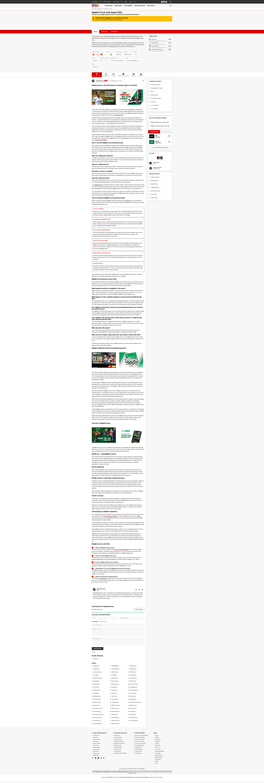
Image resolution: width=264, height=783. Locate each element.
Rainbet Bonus (133, 668)
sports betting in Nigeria (101, 140)
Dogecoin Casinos (97, 743)
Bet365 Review (158, 142)
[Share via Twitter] (142, 589)
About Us (157, 735)
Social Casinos (117, 735)
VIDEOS (125, 1)
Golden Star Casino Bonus (135, 702)
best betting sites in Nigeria (110, 516)
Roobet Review (154, 184)
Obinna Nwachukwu (99, 80)
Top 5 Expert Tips (106, 75)
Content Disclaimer (159, 755)
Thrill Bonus (114, 675)
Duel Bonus (114, 693)
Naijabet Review (101, 8)
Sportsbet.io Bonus (98, 678)
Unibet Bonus (115, 690)
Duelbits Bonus (97, 690)
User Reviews (140, 75)
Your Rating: (95, 621)
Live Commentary (155, 105)
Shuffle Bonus (133, 665)
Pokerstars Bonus (116, 720)
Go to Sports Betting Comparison (160, 147)
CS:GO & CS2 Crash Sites (139, 739)
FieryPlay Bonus (115, 702)
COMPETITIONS (116, 1)
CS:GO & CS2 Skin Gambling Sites (141, 735)
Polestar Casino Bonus (99, 714)
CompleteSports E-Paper (156, 88)
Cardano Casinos (96, 739)
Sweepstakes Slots (118, 745)
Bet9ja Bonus (133, 711)
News (156, 763)
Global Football (154, 95)
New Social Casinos (118, 737)
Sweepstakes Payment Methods (120, 753)
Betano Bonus (97, 684)
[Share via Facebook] (139, 589)
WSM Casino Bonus (116, 705)
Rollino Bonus (115, 714)
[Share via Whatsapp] (136, 589)
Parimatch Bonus (134, 690)
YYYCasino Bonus (134, 720)
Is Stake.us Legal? (117, 749)
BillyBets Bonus (133, 705)
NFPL (152, 91)
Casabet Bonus (133, 708)
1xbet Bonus (96, 687)
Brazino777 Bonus (134, 684)
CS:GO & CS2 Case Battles (139, 737)
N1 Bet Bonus (133, 696)
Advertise (157, 737)
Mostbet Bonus (115, 681)
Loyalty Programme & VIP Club (123, 75)
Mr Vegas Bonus (115, 717)
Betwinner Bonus (115, 708)
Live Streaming (154, 108)
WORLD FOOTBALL (107, 1)
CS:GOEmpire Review (138, 749)
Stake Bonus (96, 665)
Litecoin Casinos (96, 749)
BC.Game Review (155, 180)
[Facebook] (162, 2)
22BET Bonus (133, 681)
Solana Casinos (96, 753)
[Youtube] (166, 2)
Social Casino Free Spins (119, 741)
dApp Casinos (96, 741)
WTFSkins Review (138, 753)
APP (134, 1)
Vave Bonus (96, 675)
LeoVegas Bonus (133, 687)
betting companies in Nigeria (121, 549)
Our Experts (157, 741)
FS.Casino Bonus (97, 699)
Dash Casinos (96, 745)
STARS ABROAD (95, 1)
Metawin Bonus (133, 678)
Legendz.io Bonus (115, 723)
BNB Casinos (95, 737)
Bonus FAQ (113, 75)
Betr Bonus (96, 658)
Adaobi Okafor (156, 162)
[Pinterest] (104, 758)
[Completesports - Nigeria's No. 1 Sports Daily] (96, 5)
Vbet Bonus (114, 696)
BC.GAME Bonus (115, 665)
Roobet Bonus (97, 668)
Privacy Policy (157, 745)
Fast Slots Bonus (97, 711)
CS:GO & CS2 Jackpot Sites (140, 743)
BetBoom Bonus (115, 684)
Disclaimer (157, 743)
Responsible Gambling (159, 751)
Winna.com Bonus (97, 672)
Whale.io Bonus (115, 672)
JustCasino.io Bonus (98, 708)
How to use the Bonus (97, 75)
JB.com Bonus (133, 693)
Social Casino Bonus (118, 739)
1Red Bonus (96, 693)
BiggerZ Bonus (133, 699)
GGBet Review (154, 197)
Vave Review (154, 194)
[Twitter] (101, 758)
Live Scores (153, 101)
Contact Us (157, 747)
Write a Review (139, 609)
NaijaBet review (98, 185)
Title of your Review (97, 624)
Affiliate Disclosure (158, 757)
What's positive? (97, 628)
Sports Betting (94, 8)
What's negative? (97, 638)
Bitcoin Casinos (96, 735)
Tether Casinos (96, 751)
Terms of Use (157, 749)
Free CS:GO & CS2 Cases (139, 741)
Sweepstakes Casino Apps (119, 743)
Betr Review (157, 136)
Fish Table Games (117, 751)
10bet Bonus (114, 687)
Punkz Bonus (96, 681)
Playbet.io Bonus (97, 702)
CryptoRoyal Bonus (98, 723)
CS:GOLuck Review (138, 751)
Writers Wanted (158, 759)
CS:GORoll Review (138, 747)
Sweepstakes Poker (118, 747)
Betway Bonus (133, 675)
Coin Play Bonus (97, 720)
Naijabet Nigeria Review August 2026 (160, 122)
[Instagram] (164, 2)
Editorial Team (158, 739)
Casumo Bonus (115, 699)
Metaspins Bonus (115, 711)
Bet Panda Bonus (115, 668)
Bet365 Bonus (115, 678)
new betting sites (119, 115)
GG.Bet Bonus (133, 672)
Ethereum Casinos (96, 747)
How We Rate (157, 753)
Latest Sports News (155, 84)
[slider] (103, 621)
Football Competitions (156, 98)
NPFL (101, 1)
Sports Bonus (133, 75)
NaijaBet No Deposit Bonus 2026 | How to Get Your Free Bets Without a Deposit (161, 126)
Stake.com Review (155, 177)
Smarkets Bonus (133, 717)
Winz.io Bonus (97, 705)
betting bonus (103, 578)
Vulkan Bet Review (155, 187)
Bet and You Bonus (98, 717)
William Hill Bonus (97, 696)
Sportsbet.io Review (155, 191)
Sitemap (156, 761)
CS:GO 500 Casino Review (139, 745)
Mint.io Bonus (133, 714)
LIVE (122, 1)
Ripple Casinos (96, 755)
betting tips (128, 200)
